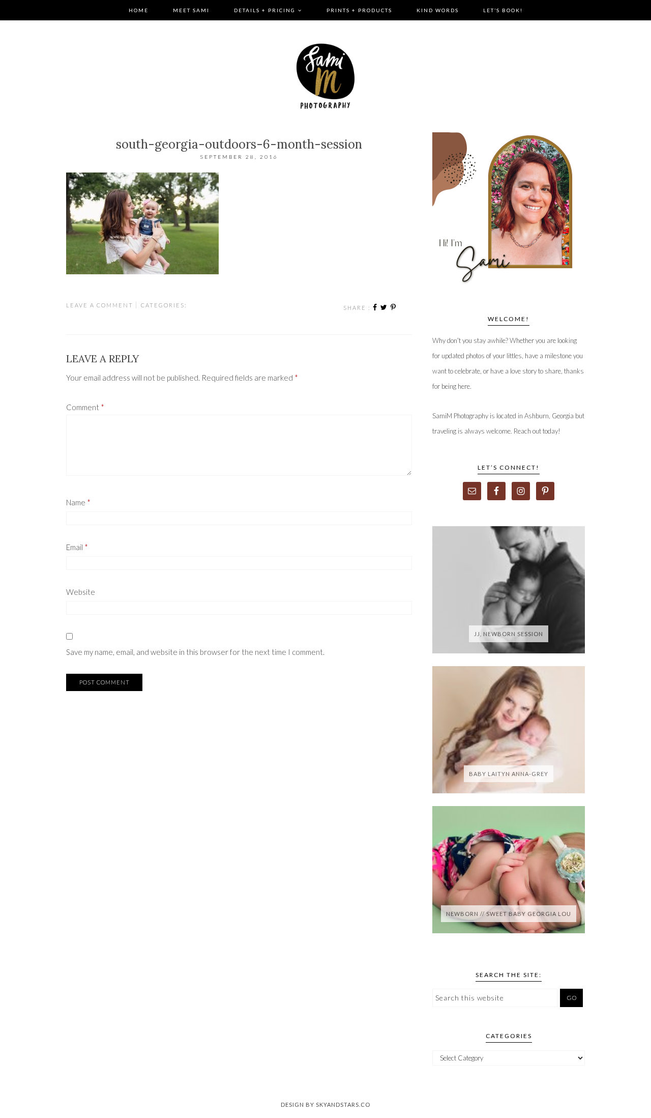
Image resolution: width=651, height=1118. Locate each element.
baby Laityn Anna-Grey (508, 773)
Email (77, 547)
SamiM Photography (325, 76)
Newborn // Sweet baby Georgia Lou (508, 913)
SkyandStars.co (343, 1104)
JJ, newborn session (508, 633)
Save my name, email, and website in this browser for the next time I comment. (195, 651)
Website (80, 591)
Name (78, 502)
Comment (85, 407)
